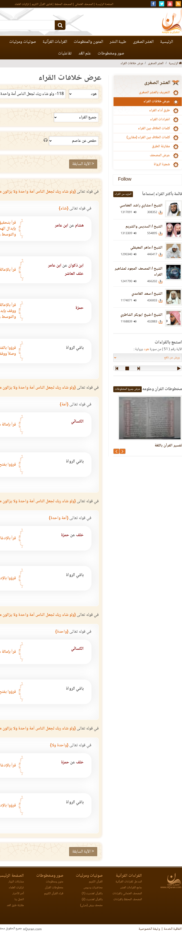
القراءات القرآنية (55, 41)
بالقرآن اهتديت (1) (92, 893)
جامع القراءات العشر (131, 887)
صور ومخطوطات (111, 53)
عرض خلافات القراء (156, 101)
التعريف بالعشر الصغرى (154, 92)
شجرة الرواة (162, 164)
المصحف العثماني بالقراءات (127, 893)
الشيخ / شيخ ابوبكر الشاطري (141, 315)
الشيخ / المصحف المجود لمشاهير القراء (139, 272)
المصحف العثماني (84, 4)
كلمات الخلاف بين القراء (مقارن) (148, 137)
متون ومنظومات (54, 881)
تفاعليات (65, 53)
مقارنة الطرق (161, 146)
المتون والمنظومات (88, 41)
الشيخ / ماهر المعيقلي (146, 248)
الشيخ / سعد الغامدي (147, 294)
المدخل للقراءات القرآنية (128, 881)
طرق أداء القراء (159, 110)
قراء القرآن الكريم (53, 893)
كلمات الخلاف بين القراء (154, 128)
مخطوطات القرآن (54, 887)
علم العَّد (84, 53)
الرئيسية (166, 41)
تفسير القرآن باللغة (168, 445)
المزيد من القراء (123, 194)
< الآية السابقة (83, 164)
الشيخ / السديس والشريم (144, 226)
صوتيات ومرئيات (22, 41)
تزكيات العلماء (22, 4)
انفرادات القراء (160, 119)
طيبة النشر (118, 41)
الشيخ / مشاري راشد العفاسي (141, 205)
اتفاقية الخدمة (173, 929)
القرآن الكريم (96, 881)
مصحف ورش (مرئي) (91, 905)
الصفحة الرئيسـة (104, 4)
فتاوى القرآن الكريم (42, 4)
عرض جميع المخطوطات (127, 389)
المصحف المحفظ (63, 4)
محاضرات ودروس (93, 887)
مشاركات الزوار (16, 881)
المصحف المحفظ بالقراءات (127, 899)
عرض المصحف (160, 155)
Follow (124, 180)
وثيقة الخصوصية (149, 929)
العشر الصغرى (143, 41)
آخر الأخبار (18, 893)
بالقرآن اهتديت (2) (92, 899)
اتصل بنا (19, 899)
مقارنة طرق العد (15, 905)
